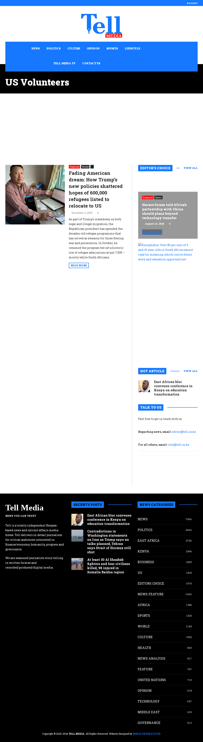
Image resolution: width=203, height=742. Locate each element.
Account (192, 3)
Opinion (145, 690)
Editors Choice (151, 583)
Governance (149, 723)
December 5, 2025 (82, 212)
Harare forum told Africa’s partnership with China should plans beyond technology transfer (164, 211)
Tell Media (24, 507)
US (140, 573)
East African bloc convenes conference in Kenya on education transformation (173, 388)
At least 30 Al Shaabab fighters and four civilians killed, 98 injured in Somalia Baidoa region (108, 565)
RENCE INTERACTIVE (146, 733)
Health (144, 648)
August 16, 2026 (154, 223)
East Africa (149, 540)
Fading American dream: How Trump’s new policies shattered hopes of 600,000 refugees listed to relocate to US (96, 189)
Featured (74, 166)
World (85, 166)
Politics (145, 530)
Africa (144, 605)
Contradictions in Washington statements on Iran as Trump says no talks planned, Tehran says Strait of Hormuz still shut (109, 541)
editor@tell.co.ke (184, 432)
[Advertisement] (101, 129)
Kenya (143, 551)
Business (146, 562)
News (158, 197)
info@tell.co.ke (178, 445)
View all (191, 167)
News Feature (151, 594)
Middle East (149, 712)
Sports (144, 615)
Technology (149, 701)
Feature (145, 669)
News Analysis (151, 658)
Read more (79, 265)
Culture (145, 637)
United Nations (152, 680)
